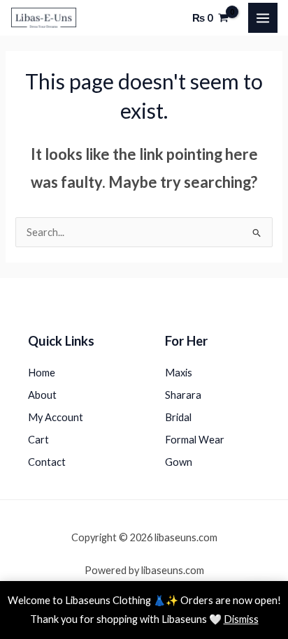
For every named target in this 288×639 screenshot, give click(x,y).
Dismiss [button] (241, 619)
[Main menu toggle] (263, 17)
